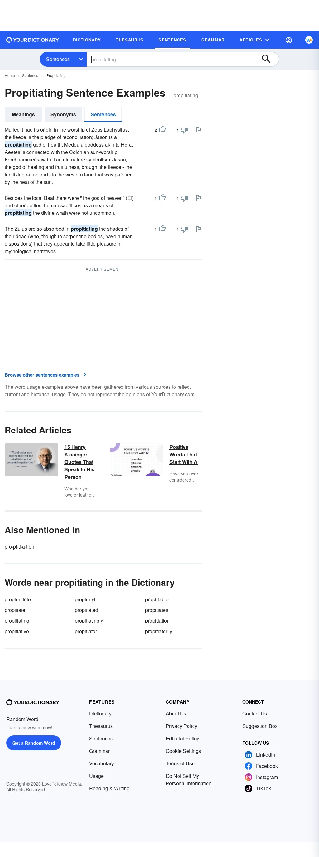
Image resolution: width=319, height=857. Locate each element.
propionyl (85, 599)
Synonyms (63, 114)
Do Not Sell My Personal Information (189, 779)
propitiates (156, 610)
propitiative (17, 631)
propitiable (157, 599)
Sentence (30, 75)
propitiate (15, 610)
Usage (96, 775)
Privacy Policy (181, 725)
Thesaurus (101, 725)
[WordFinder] (309, 40)
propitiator (86, 631)
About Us (176, 713)
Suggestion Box (260, 725)
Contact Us (254, 713)
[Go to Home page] (32, 40)
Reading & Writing (109, 788)
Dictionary (100, 713)
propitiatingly (89, 620)
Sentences (58, 59)
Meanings (23, 114)
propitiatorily (158, 631)
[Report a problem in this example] (198, 129)
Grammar (99, 750)
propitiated (86, 610)
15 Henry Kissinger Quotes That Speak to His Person (79, 461)
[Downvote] (184, 130)
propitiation (157, 620)
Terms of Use (180, 763)
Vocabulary (101, 763)
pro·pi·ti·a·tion (19, 546)
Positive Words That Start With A (183, 454)
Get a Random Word (33, 743)
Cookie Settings (183, 750)
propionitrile (18, 599)
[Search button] (269, 59)
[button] (289, 39)
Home (10, 75)
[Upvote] (162, 130)
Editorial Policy (182, 738)
